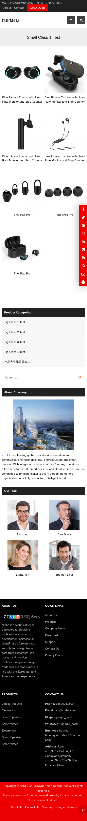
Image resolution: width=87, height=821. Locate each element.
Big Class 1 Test (14, 322)
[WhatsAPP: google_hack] (83, 266)
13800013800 (53, 2)
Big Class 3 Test (14, 342)
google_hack (63, 717)
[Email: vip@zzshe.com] (83, 274)
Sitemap (47, 807)
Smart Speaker (11, 717)
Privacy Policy (54, 655)
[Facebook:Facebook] (83, 209)
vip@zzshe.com (23, 2)
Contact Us (52, 648)
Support (50, 641)
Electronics (9, 710)
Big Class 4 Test (14, 351)
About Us (51, 615)
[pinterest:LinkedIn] (83, 242)
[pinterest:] (83, 234)
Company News (55, 628)
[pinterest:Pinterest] (83, 225)
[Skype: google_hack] (83, 258)
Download (51, 635)
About (7, 7)
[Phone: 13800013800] (83, 250)
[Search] (80, 377)
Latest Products (12, 703)
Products (50, 621)
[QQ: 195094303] (83, 282)
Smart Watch (10, 723)
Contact (19, 7)
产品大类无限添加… (17, 361)
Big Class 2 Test (14, 332)
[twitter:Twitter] (83, 217)
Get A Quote (38, 7)
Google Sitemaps (66, 807)
